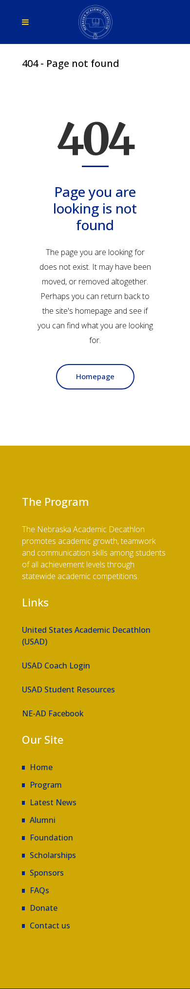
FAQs (39, 890)
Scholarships (53, 855)
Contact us (50, 925)
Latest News (53, 802)
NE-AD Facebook (53, 713)
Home (41, 767)
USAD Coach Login (56, 665)
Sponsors (47, 872)
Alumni (43, 820)
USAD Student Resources (68, 689)
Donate (43, 908)
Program (46, 784)
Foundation (51, 837)
